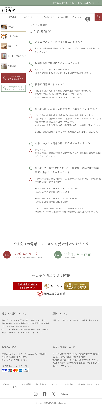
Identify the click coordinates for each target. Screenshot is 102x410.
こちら (83, 320)
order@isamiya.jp (77, 253)
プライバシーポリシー (11, 387)
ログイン (78, 17)
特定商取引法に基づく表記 (88, 384)
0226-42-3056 (24, 254)
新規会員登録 (41, 384)
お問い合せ (68, 384)
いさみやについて (31, 17)
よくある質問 (63, 17)
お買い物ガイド (48, 17)
